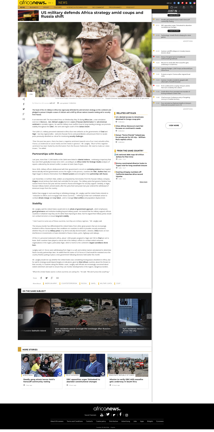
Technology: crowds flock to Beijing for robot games (176, 36)
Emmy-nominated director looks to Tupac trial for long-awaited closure (131, 164)
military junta (106, 283)
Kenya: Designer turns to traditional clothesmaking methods (173, 58)
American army (51, 283)
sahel (93, 283)
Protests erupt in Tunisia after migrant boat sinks (175, 75)
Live (175, 7)
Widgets (150, 421)
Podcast (130, 7)
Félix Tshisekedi (72, 375)
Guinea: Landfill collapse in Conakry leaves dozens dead (175, 52)
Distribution (113, 421)
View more (174, 125)
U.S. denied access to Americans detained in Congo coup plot (130, 118)
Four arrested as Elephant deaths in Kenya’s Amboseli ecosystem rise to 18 (176, 104)
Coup (118, 283)
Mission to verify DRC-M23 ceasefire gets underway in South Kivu (175, 63)
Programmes (115, 7)
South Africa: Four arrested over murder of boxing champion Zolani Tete (175, 92)
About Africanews (56, 421)
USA (31, 94)
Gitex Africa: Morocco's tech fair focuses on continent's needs (129, 127)
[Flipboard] (114, 415)
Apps (142, 421)
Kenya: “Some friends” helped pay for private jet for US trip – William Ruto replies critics (130, 137)
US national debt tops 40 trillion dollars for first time (130, 156)
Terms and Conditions (75, 421)
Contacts (89, 421)
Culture (58, 7)
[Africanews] (32, 2)
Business (34, 7)
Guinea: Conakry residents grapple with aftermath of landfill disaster (174, 81)
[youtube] (102, 415)
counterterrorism (69, 283)
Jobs (135, 421)
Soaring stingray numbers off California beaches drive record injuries (129, 174)
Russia (84, 283)
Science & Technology (77, 7)
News (22, 7)
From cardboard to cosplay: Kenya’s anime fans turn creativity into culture (175, 86)
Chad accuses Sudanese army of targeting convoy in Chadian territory (175, 98)
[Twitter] (108, 415)
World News (28, 375)
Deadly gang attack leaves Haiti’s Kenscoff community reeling (175, 20)
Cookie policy (101, 421)
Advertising (125, 421)
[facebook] (121, 415)
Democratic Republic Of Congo (121, 375)
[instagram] (127, 415)
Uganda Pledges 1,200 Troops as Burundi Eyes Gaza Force (176, 69)
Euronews (160, 421)
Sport (46, 7)
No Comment (98, 7)
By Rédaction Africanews (40, 103)
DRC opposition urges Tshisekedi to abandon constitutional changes (176, 26)
